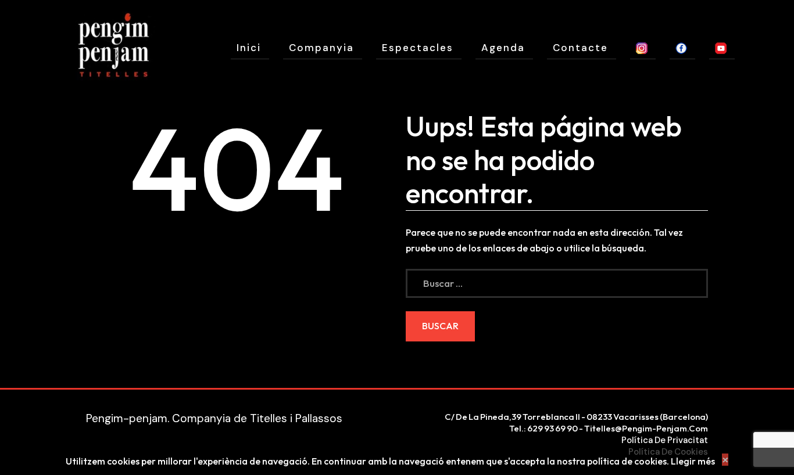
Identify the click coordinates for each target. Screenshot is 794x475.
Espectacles (417, 47)
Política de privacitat (664, 440)
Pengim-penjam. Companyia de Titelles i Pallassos (214, 418)
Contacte (580, 47)
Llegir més (693, 461)
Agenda (503, 47)
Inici (249, 47)
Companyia (321, 47)
